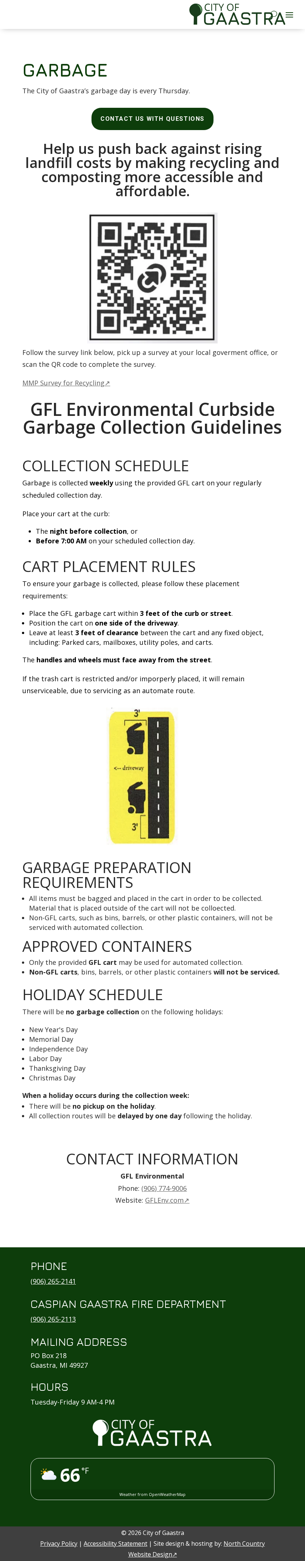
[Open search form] (273, 14)
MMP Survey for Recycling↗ (66, 382)
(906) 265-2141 (53, 1281)
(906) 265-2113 (53, 1319)
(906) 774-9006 (164, 1188)
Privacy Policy (58, 1543)
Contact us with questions (152, 118)
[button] (289, 14)
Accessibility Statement (115, 1543)
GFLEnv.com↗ (167, 1200)
